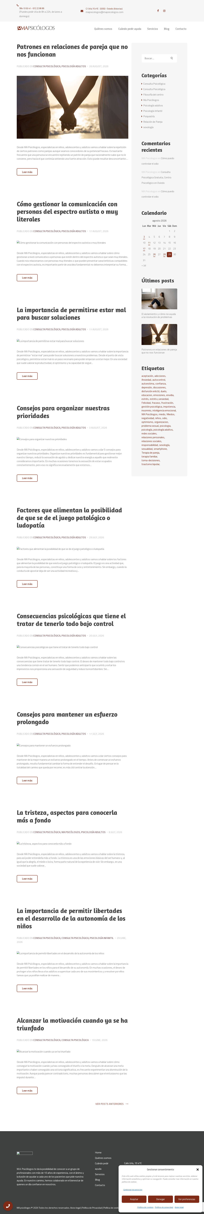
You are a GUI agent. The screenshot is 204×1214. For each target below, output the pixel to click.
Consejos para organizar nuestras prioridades (63, 411)
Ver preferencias (186, 1199)
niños (158, 418)
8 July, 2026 (115, 832)
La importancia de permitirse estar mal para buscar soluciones (71, 313)
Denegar (160, 1199)
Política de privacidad (164, 1207)
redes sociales (149, 433)
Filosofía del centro (153, 94)
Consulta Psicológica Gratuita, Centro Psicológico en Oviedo (156, 177)
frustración (167, 403)
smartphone (160, 449)
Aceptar (134, 1199)
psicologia (165, 426)
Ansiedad (146, 380)
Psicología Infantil (102, 938)
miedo (162, 414)
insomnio (146, 410)
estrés (145, 399)
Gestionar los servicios (132, 1189)
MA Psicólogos (149, 414)
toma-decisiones (151, 460)
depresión (147, 387)
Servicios (100, 1174)
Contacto (100, 1185)
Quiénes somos (103, 1158)
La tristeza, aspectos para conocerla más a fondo (67, 816)
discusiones (159, 387)
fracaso (156, 403)
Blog (97, 1180)
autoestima (148, 383)
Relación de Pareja (152, 122)
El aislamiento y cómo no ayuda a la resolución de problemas (159, 315)
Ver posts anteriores (109, 1104)
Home (98, 1152)
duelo (163, 391)
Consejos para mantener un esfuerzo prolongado (67, 718)
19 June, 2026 (99, 1040)
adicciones (159, 376)
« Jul (144, 265)
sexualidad (147, 449)
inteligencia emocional (164, 410)
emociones (159, 395)
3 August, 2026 (98, 428)
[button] (197, 1169)
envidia (170, 395)
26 (154, 254)
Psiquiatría (149, 116)
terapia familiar (149, 456)
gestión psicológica (152, 406)
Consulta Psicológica (46, 66)
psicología (147, 429)
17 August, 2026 (98, 231)
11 (149, 243)
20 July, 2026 (96, 635)
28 (164, 254)
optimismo (147, 422)
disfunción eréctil (150, 391)
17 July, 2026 (96, 734)
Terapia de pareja (150, 453)
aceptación (147, 376)
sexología (148, 127)
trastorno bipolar (150, 464)
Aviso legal (179, 1207)
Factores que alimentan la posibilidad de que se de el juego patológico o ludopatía (69, 517)
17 (144, 248)
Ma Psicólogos (71, 832)
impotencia (169, 406)
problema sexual (150, 426)
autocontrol (158, 380)
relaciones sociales (151, 441)
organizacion (161, 422)
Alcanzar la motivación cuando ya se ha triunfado (72, 1024)
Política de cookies (145, 1207)
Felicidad (146, 403)
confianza (160, 383)
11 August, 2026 (98, 329)
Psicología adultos (74, 66)
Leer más (27, 172)
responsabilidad (150, 445)
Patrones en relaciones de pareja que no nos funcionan (72, 50)
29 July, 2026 (96, 537)
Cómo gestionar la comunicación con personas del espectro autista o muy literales (67, 211)
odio (164, 418)
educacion (147, 395)
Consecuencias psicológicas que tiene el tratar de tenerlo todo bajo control (71, 619)
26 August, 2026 (98, 66)
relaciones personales (153, 437)
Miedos (170, 414)
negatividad (148, 418)
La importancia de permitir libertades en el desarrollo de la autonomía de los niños (71, 918)
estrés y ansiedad (159, 399)
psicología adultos (163, 429)
